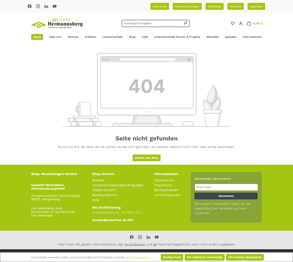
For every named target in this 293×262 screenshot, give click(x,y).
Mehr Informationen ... (138, 257)
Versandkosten (134, 244)
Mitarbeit (214, 6)
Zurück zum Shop (146, 157)
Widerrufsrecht (104, 190)
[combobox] (152, 23)
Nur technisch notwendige (204, 257)
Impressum (163, 185)
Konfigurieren (172, 257)
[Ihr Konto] (241, 23)
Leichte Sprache (167, 195)
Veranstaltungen (187, 6)
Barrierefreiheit (166, 190)
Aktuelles (160, 6)
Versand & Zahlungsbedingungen (118, 185)
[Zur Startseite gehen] (57, 23)
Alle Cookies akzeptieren (245, 257)
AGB (95, 200)
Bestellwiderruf (104, 195)
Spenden (256, 6)
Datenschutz (164, 180)
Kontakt (235, 6)
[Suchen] (185, 23)
